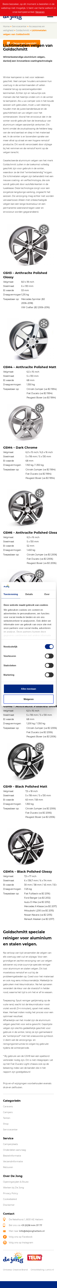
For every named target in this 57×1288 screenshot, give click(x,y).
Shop (6, 1123)
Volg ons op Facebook (20, 1236)
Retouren (8, 1167)
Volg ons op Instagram (21, 1242)
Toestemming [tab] (10, 594)
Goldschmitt (22, 30)
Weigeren (29, 699)
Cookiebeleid (10, 1199)
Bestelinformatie (12, 1155)
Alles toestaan (28, 689)
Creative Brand (20, 1269)
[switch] (49, 656)
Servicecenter (19, 26)
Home (6, 26)
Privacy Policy (10, 1193)
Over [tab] (46, 594)
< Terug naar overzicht (23, 43)
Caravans (8, 1106)
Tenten (6, 1118)
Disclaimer (9, 1205)
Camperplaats (10, 1144)
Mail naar (27, 1231)
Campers (8, 1112)
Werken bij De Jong (13, 1187)
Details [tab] (29, 594)
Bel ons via (25, 1225)
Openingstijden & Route (15, 1181)
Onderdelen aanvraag (14, 1150)
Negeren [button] (40, 12)
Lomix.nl (49, 1269)
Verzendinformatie (13, 1161)
